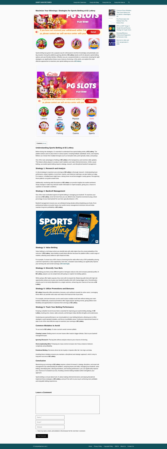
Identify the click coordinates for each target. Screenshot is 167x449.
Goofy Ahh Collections (80, 2)
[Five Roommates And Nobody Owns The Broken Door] (112, 21)
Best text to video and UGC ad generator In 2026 (123, 42)
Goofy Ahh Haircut (119, 2)
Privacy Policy (98, 446)
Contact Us (131, 446)
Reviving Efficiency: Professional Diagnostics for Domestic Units (124, 35)
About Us (123, 446)
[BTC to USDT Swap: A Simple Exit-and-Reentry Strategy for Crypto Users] (112, 28)
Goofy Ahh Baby (94, 2)
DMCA (117, 446)
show (44, 143)
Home (90, 446)
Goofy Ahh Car (106, 2)
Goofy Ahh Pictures (44, 2)
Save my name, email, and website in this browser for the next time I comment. (61, 431)
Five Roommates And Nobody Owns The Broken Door (123, 21)
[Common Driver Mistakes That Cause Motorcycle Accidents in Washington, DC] (112, 13)
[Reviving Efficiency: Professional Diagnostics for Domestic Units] (112, 35)
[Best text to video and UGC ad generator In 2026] (112, 42)
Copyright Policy (108, 446)
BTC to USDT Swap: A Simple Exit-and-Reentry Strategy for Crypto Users (124, 28)
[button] (129, 2)
